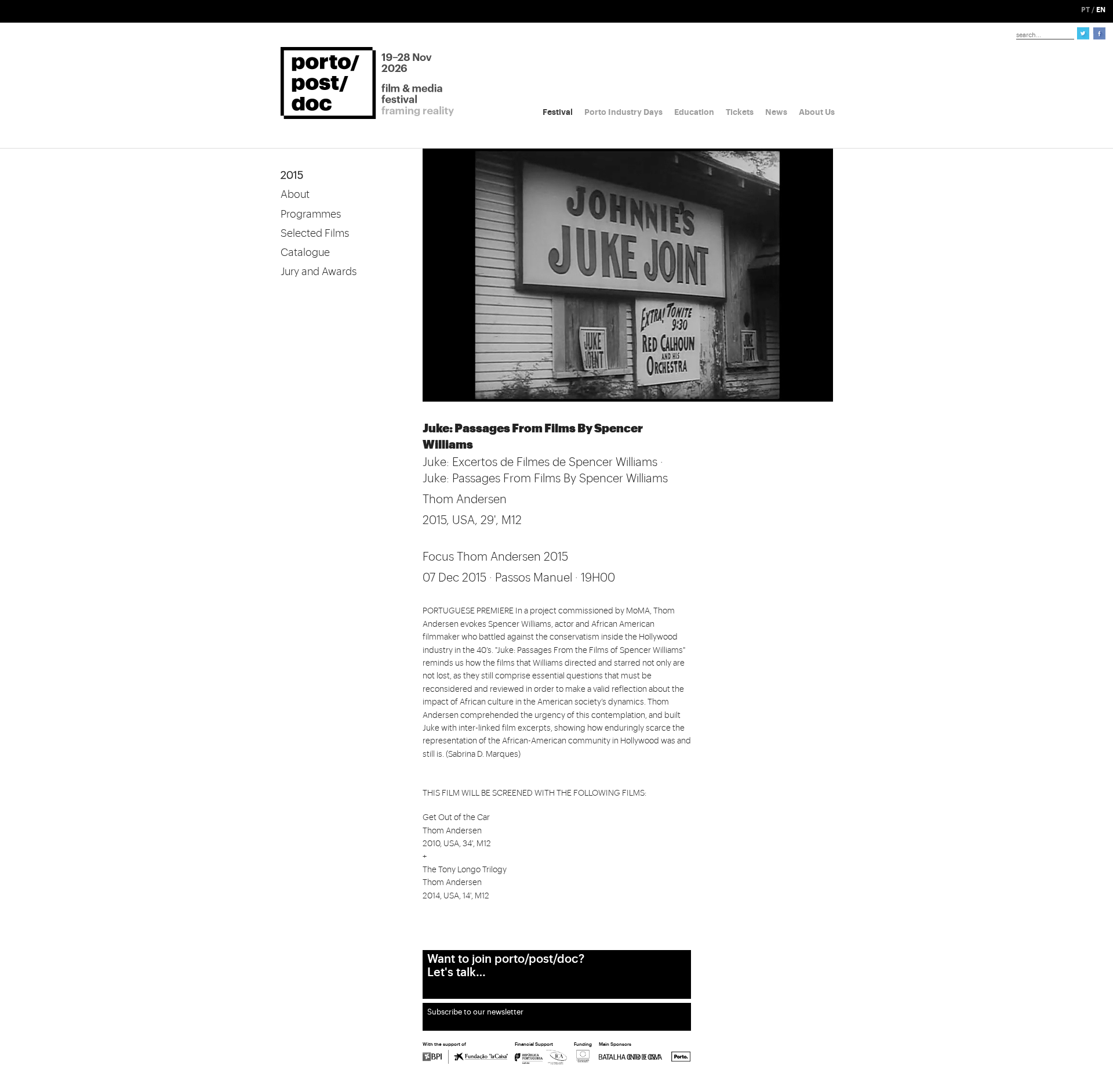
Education (694, 112)
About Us (817, 112)
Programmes (311, 214)
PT (1085, 9)
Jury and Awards (319, 271)
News (776, 112)
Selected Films (315, 233)
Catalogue (305, 252)
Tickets (740, 112)
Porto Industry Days (623, 112)
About (295, 194)
